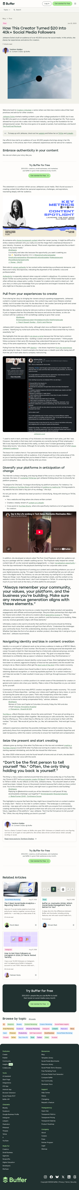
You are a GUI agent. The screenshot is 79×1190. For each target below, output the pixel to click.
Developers (6, 1166)
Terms (67, 1182)
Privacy (61, 1182)
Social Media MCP (9, 1096)
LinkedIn (70, 133)
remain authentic (19, 267)
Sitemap (44, 1149)
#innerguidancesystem (25, 320)
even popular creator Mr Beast (33, 779)
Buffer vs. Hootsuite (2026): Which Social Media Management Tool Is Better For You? (57, 905)
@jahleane (12, 250)
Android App (7, 1089)
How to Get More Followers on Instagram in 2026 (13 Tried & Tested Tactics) (20, 955)
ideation (33, 348)
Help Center (45, 1093)
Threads (5, 1131)
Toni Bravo (7, 714)
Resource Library (47, 1064)
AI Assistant (7, 1076)
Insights (7, 1064)
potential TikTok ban (29, 478)
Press (43, 1139)
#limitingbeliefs (47, 794)
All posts (32, 1019)
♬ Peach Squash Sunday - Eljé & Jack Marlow (34, 322)
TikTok (60, 133)
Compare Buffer (47, 1077)
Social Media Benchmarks (50, 1061)
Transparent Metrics (48, 1114)
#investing (25, 707)
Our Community (47, 1081)
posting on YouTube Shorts (19, 487)
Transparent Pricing (48, 1117)
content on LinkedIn (36, 503)
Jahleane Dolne (9, 117)
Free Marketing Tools (48, 1071)
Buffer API (6, 1099)
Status (43, 1096)
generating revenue (52, 615)
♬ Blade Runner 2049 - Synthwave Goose (24, 796)
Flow (10, 18)
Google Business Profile (11, 1114)
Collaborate (7, 1068)
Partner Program (47, 1142)
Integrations (7, 1083)
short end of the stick (46, 665)
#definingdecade (56, 320)
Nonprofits (6, 1159)
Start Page (6, 1079)
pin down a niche (36, 336)
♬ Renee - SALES (15, 262)
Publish (5, 1058)
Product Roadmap (47, 1124)
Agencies (6, 1156)
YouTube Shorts (25, 506)
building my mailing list (51, 487)
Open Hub (45, 1111)
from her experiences (64, 348)
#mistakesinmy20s (41, 320)
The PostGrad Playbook (12, 126)
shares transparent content (27, 240)
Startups (6, 1169)
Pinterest (6, 1127)
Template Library (47, 1058)
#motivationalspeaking (17, 257)
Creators (6, 1149)
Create (5, 1054)
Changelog (45, 1099)
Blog (4, 18)
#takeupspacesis (56, 257)
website (42, 133)
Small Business (8, 1152)
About (43, 1133)
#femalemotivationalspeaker (38, 257)
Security (73, 1182)
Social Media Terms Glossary (51, 1068)
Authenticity (7, 276)
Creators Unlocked (24, 110)
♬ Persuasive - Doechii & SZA (20, 709)
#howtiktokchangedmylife (18, 260)
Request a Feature (47, 1102)
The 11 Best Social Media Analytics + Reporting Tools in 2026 (20, 904)
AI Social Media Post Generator (52, 1074)
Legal (43, 1146)
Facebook (6, 1111)
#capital (33, 707)
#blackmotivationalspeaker (45, 255)
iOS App (5, 1086)
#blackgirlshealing (60, 794)
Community (7, 1061)
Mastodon (6, 1124)
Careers (44, 1136)
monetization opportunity (65, 563)
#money (17, 707)
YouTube (6, 1141)
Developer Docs (47, 1084)
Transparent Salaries (48, 1121)
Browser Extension (9, 1093)
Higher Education (9, 1162)
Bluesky (5, 1108)
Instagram (6, 1118)
